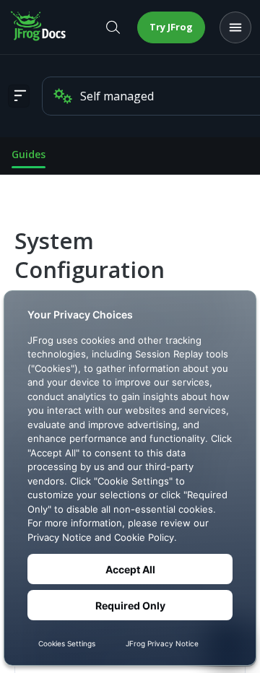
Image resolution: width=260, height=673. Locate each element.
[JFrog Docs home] (39, 27)
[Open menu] (235, 27)
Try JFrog (171, 26)
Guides (29, 154)
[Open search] (113, 27)
